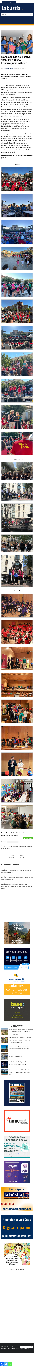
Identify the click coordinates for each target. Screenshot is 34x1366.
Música (10, 841)
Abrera (10, 846)
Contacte (27, 1348)
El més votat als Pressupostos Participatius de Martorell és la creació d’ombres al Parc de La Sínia (21, 1031)
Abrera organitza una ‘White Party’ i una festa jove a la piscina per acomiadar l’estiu (20, 1072)
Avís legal (3, 1348)
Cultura (15, 846)
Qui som (8, 1348)
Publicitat (13, 1348)
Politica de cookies (20, 1348)
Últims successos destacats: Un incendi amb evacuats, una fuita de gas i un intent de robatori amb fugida (16, 886)
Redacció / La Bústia (8, 68)
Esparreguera (23, 846)
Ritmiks (16, 841)
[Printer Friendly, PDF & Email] (28, 838)
